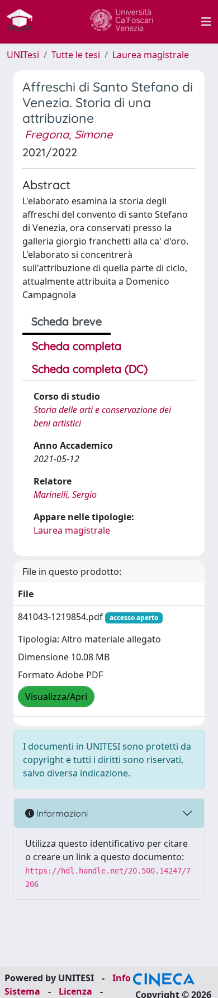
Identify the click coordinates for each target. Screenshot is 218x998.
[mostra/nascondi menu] (206, 21)
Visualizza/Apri (56, 696)
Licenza (75, 991)
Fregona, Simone (68, 134)
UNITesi (23, 55)
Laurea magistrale (150, 55)
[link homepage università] (121, 22)
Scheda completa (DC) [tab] (90, 369)
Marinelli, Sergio (65, 494)
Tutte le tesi (75, 55)
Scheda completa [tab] (76, 346)
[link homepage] (24, 22)
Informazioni (61, 813)
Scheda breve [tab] (66, 321)
